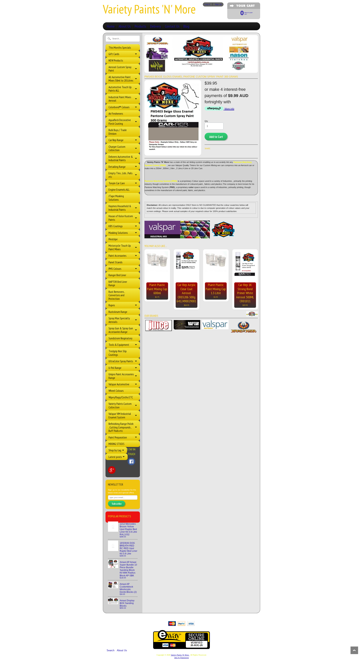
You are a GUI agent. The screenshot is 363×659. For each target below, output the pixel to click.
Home (111, 26)
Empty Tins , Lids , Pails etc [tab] (120, 175)
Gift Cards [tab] (114, 54)
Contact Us (172, 26)
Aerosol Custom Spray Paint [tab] (120, 68)
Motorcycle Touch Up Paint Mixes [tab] (120, 247)
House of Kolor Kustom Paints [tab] (121, 217)
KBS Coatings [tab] (116, 226)
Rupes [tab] (112, 305)
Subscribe (117, 503)
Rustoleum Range (118, 312)
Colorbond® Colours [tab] (119, 107)
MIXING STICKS (116, 444)
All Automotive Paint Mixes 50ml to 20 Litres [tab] (121, 78)
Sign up (218, 4)
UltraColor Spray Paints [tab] (121, 361)
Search (110, 650)
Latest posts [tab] (115, 457)
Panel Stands (115, 262)
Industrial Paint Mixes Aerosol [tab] (120, 99)
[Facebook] (131, 461)
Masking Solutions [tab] (118, 233)
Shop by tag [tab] (115, 450)
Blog (186, 26)
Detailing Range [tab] (117, 167)
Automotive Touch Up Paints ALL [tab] (120, 88)
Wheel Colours (116, 390)
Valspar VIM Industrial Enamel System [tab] (120, 415)
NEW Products (116, 60)
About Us (125, 26)
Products (140, 26)
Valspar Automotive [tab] (119, 384)
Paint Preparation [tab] (118, 437)
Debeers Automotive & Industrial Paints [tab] (121, 158)
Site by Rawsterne (181, 658)
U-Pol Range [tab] (115, 368)
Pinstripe (113, 239)
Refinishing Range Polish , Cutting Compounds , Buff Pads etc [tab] (121, 427)
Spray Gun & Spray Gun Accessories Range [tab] (121, 330)
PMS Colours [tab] (115, 268)
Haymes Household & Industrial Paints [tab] (120, 207)
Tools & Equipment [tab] (119, 345)
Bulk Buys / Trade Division (118, 131)
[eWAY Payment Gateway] (181, 647)
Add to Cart (216, 137)
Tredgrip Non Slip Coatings (118, 352)
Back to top (354, 650)
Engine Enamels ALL (119, 189)
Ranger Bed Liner (117, 275)
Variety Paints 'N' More (149, 9)
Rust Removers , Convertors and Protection (117, 295)
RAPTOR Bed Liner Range (118, 283)
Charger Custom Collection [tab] (117, 148)
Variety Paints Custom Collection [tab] (120, 405)
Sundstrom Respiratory (120, 338)
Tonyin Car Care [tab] (117, 183)
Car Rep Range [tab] (116, 140)
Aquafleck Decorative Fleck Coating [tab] (120, 121)
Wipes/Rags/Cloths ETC (121, 397)
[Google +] (112, 470)
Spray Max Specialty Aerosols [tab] (119, 320)
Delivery (155, 26)
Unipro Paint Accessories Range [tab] (121, 376)
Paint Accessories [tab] (117, 255)
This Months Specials (120, 47)
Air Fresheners (116, 113)
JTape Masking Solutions (116, 197)
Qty (206, 121)
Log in (207, 4)
